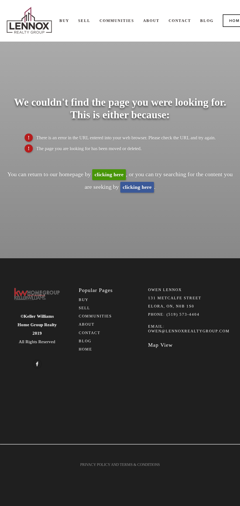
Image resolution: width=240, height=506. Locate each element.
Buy (64, 20)
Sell (84, 20)
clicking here (109, 174)
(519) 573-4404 (183, 314)
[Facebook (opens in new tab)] (37, 364)
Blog (207, 20)
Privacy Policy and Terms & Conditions (120, 464)
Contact (180, 20)
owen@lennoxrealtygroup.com (189, 331)
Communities (117, 20)
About (151, 20)
